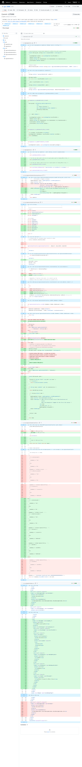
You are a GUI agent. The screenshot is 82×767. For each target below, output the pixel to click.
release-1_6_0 (7, 23)
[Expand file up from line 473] (23, 71)
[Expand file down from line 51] (23, 266)
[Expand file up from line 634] (24, 613)
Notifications (60, 6)
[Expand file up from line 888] (23, 94)
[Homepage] (3, 2)
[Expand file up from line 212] (24, 585)
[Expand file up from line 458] (23, 283)
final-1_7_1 (58, 23)
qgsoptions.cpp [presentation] (9, 44)
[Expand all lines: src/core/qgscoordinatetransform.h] (41, 423)
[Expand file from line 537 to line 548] (23, 313)
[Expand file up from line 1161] (24, 177)
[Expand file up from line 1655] (24, 696)
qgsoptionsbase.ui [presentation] (9, 58)
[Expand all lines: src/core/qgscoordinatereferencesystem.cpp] (45, 175)
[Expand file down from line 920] (23, 146)
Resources (22, 2)
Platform (8, 2)
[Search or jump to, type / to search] (65, 2)
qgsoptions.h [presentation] (8, 46)
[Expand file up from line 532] (23, 301)
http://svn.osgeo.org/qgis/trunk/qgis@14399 (17, 21)
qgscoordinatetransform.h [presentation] (11, 54)
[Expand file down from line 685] (24, 694)
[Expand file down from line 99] (23, 69)
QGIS (8, 6)
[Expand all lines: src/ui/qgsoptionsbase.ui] (37, 583)
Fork (68, 6)
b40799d (69, 24)
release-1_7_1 (31, 23)
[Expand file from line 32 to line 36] (23, 237)
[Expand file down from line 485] (23, 92)
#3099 (55, 19)
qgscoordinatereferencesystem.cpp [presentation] (13, 50)
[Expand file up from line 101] (23, 152)
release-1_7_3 (47, 23)
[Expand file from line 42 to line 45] (23, 253)
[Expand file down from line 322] (23, 281)
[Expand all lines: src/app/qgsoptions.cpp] (36, 43)
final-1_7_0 (56, 25)
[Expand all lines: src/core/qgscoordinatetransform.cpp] (42, 202)
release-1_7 (15, 23)
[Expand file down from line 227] (24, 611)
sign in (48, 731)
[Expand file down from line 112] (23, 172)
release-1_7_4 (6, 25)
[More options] (79, 36)
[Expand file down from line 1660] (24, 722)
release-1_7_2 (39, 23)
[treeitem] (9, 37)
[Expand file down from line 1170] (24, 199)
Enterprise (38, 2)
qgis (5, 6)
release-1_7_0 (23, 23)
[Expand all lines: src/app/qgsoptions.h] (35, 150)
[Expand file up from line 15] (23, 204)
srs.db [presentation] (6, 38)
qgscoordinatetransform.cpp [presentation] (12, 52)
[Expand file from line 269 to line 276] (23, 449)
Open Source (30, 2)
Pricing (45, 2)
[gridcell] (50, 45)
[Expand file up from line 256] (23, 425)
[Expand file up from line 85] (23, 45)
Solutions (14, 2)
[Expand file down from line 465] (23, 299)
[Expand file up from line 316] (23, 267)
